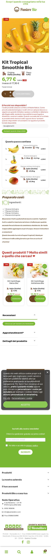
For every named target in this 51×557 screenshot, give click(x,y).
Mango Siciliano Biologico (30, 177)
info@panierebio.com (12, 512)
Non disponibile (23, 94)
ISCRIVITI (25, 452)
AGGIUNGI (16, 299)
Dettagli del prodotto (15, 341)
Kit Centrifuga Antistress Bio (37, 282)
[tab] (18, 315)
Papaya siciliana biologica (30, 166)
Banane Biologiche (30, 145)
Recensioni (9, 315)
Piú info (6, 398)
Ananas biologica (30, 156)
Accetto (25, 404)
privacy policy (32, 445)
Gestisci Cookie (30, 538)
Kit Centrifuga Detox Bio (13, 282)
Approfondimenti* (13, 332)
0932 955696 (9, 508)
